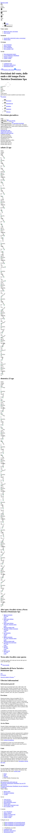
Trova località (5, 665)
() (6, 131)
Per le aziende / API (8, 49)
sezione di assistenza (9, 740)
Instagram (22, 824)
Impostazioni (9, 26)
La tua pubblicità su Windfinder (11, 55)
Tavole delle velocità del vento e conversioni (14, 38)
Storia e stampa (7, 46)
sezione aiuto (17, 771)
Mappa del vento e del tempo (11, 31)
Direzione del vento (5, 130)
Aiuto (7, 23)
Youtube (22, 825)
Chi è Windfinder (8, 47)
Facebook (18, 69)
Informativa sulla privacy (10, 65)
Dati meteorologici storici (10, 54)
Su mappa (3, 96)
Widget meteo (7, 39)
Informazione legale (8, 66)
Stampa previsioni (7, 123)
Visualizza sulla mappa (8, 69)
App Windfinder (8, 44)
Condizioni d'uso (8, 63)
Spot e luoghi (7, 33)
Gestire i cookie (7, 58)
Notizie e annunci (8, 57)
